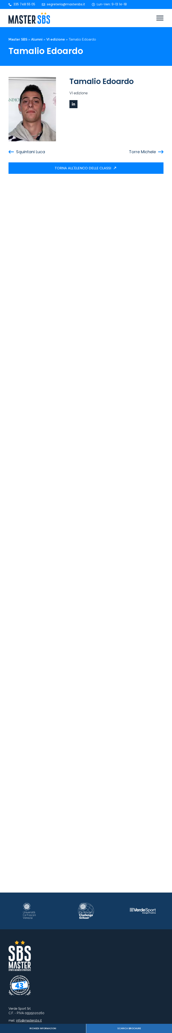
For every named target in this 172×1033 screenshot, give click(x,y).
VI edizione (55, 39)
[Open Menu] (159, 18)
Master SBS (18, 39)
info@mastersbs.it (29, 1020)
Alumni (37, 39)
